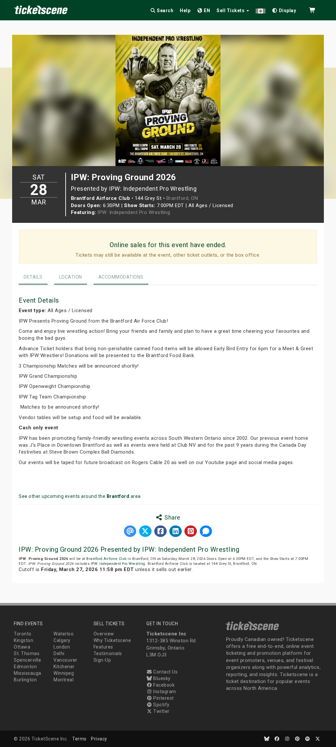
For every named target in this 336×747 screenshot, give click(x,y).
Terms (79, 738)
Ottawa (22, 647)
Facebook (163, 685)
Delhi (59, 653)
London (61, 647)
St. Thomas (26, 653)
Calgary (62, 640)
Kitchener (64, 666)
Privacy (99, 738)
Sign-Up (102, 660)
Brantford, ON (182, 198)
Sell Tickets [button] (231, 10)
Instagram (164, 691)
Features (103, 647)
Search (165, 10)
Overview (104, 633)
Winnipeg (63, 673)
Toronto (23, 633)
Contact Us (165, 671)
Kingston (23, 640)
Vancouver (65, 660)
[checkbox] (284, 9)
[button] (260, 9)
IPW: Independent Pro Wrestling (133, 212)
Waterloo (63, 633)
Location (70, 277)
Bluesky (161, 678)
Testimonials (108, 653)
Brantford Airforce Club (106, 559)
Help (185, 10)
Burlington (25, 679)
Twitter (161, 711)
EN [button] (206, 10)
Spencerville (27, 660)
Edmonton (25, 666)
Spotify (161, 704)
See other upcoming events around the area (80, 496)
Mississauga (27, 673)
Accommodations (120, 277)
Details (33, 277)
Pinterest (163, 698)
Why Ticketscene (112, 640)
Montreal (63, 679)
